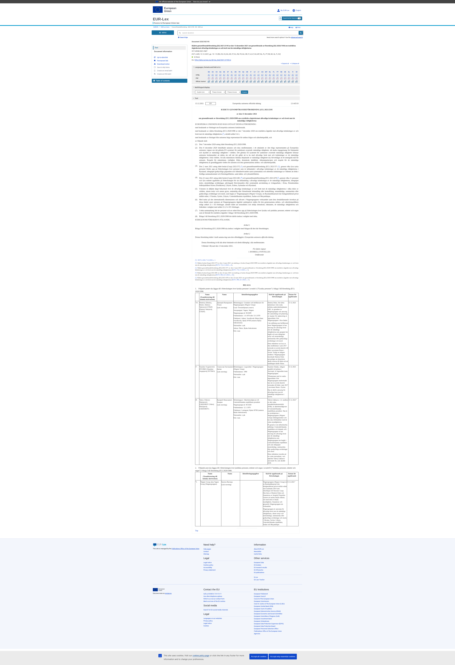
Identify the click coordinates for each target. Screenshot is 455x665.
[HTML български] (209, 75)
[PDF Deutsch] (224, 78)
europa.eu (168, 593)
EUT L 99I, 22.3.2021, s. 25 (225, 275)
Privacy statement (209, 570)
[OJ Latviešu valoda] (255, 81)
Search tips (184, 37)
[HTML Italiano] (251, 75)
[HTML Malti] (266, 75)
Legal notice (207, 562)
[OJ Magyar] (262, 81)
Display (244, 92)
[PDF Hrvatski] (247, 78)
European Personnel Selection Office (266, 629)
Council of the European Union (264, 599)
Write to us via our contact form (213, 599)
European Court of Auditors (263, 609)
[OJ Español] (213, 81)
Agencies (257, 634)
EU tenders (257, 565)
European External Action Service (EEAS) (267, 611)
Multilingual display (202, 87)
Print (298, 27)
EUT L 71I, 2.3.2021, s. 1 (240, 270)
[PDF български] (209, 78)
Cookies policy (208, 565)
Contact (206, 551)
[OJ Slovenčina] (285, 81)
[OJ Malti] (266, 81)
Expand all (285, 63)
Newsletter (257, 551)
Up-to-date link (162, 57)
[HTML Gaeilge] (243, 75)
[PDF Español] (213, 78)
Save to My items (163, 67)
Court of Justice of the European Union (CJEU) (269, 604)
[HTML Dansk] (220, 75)
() (223, 134)
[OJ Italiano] (251, 81)
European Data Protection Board (264, 626)
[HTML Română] (281, 75)
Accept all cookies (258, 657)
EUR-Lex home (165, 27)
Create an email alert (164, 71)
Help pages (207, 549)
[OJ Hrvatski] (247, 81)
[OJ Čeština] (216, 81)
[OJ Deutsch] (224, 81)
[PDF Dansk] (220, 78)
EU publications (259, 572)
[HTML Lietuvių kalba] (258, 75)
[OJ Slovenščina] (289, 81)
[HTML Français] (239, 75)
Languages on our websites (212, 618)
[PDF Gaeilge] (243, 78)
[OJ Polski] (274, 81)
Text (156, 48)
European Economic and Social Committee (268, 614)
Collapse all (295, 63)
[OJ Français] (239, 81)
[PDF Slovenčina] (285, 78)
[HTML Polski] (274, 75)
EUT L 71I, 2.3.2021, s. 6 (224, 265)
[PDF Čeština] (216, 78)
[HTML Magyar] (262, 75)
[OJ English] (235, 81)
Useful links (258, 554)
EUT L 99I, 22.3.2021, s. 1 (240, 280)
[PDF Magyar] (262, 78)
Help (291, 27)
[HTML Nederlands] (270, 75)
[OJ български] (209, 81)
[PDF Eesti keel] (228, 78)
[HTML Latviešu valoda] (255, 75)
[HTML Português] (277, 75)
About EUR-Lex (259, 549)
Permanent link (162, 61)
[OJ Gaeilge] (243, 81)
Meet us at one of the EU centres (214, 601)
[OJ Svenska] (296, 81)
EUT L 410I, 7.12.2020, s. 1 (206, 260)
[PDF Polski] (274, 78)
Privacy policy (208, 621)
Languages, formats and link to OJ (208, 67)
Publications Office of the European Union (185, 549)
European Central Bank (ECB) (263, 606)
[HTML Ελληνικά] (232, 75)
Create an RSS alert (164, 74)
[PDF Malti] (266, 78)
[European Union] (159, 589)
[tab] (246, 67)
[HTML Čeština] (216, 75)
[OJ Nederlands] (270, 81)
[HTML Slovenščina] (289, 75)
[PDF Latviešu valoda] (255, 78)
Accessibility (207, 567)
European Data (259, 562)
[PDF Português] (277, 78)
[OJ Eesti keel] (228, 81)
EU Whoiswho (258, 570)
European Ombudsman (261, 621)
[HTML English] (235, 75)
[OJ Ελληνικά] (232, 81)
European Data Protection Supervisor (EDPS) (269, 624)
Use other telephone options (212, 596)
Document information (163, 51)
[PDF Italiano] (251, 78)
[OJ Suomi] (293, 81)
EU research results (260, 567)
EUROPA (155, 27)
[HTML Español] (213, 75)
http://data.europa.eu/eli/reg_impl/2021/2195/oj (213, 60)
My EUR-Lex (285, 10)
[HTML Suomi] (293, 75)
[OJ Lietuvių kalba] (258, 81)
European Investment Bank (263, 619)
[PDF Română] (281, 78)
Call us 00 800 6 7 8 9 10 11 (212, 594)
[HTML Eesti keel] (228, 75)
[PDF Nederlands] (270, 78)
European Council (260, 596)
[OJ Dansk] (220, 81)
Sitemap (206, 554)
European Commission (261, 601)
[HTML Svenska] (296, 75)
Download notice (163, 64)
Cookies (206, 626)
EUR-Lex (161, 19)
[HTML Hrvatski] (247, 75)
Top (196, 531)
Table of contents (162, 81)
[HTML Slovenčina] (285, 75)
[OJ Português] (277, 81)
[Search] (301, 33)
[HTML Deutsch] (224, 75)
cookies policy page (201, 656)
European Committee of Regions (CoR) (267, 616)
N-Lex (256, 577)
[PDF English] (235, 78)
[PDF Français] (239, 78)
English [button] (298, 10)
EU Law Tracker (259, 580)
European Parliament (261, 594)
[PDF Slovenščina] (289, 78)
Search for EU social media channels (215, 610)
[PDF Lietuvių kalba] (258, 78)
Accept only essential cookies (282, 657)
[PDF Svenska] (296, 78)
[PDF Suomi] (293, 78)
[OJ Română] (281, 81)
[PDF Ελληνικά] (232, 78)
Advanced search (297, 37)
